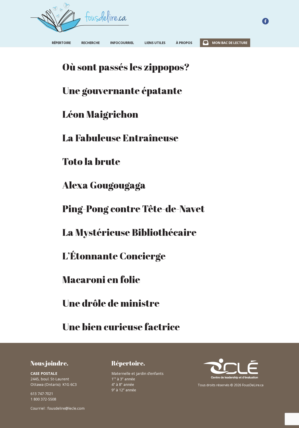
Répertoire (61, 43)
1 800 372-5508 (43, 399)
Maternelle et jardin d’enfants (137, 373)
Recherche (90, 43)
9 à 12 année (123, 389)
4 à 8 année (122, 384)
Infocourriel (122, 43)
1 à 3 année (123, 378)
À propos (184, 43)
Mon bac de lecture (229, 43)
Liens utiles (155, 43)
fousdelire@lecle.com (66, 408)
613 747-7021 (42, 393)
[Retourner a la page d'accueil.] (80, 17)
